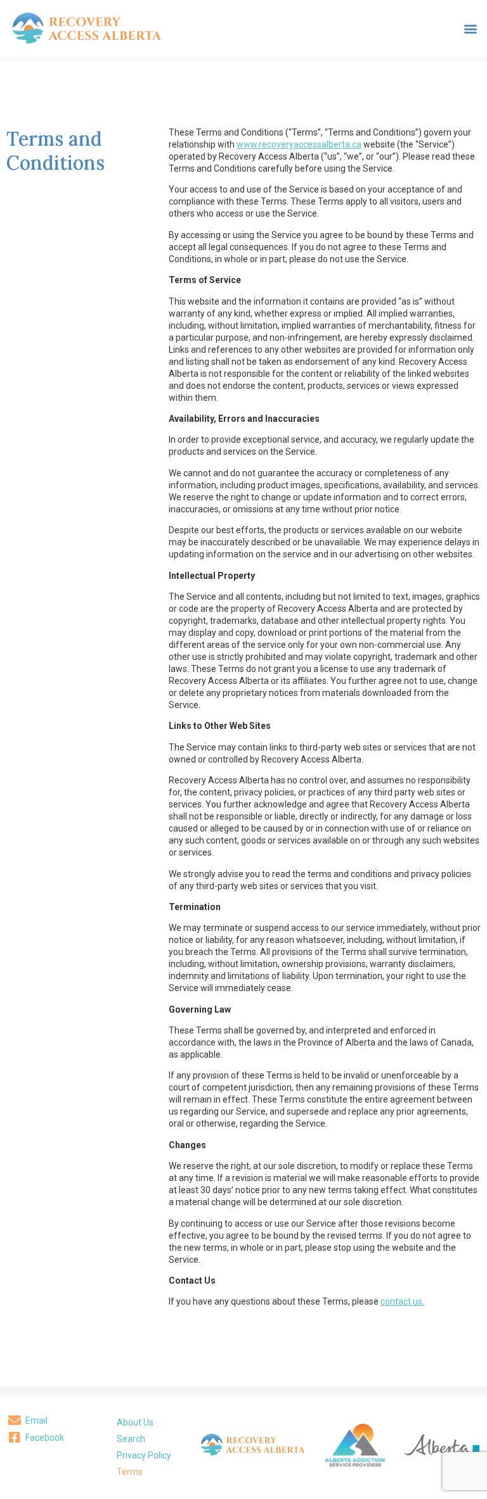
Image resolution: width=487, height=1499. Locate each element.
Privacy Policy (144, 1455)
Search (131, 1439)
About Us (135, 1422)
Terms (130, 1472)
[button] (470, 28)
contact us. (402, 1301)
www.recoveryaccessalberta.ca (299, 144)
